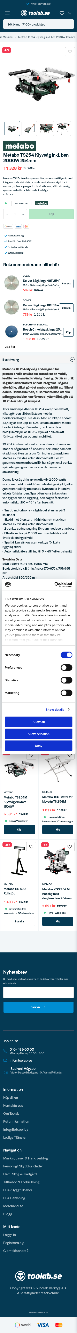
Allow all (38, 722)
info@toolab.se (21, 1060)
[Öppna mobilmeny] (7, 13)
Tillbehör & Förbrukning (21, 1181)
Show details (55, 709)
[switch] (66, 667)
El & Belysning (14, 1197)
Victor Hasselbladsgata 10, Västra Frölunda (36, 1072)
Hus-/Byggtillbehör (17, 1189)
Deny (38, 745)
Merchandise (13, 1205)
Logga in (9, 1234)
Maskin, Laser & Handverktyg (25, 1158)
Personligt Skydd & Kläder (23, 1166)
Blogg (7, 1213)
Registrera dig (13, 1242)
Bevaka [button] (19, 921)
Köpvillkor (10, 1097)
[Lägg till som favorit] (62, 13)
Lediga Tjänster (15, 1137)
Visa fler (10, 346)
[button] (69, 24)
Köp (68, 332)
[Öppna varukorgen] (70, 13)
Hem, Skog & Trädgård (20, 1174)
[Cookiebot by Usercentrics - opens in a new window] (54, 584)
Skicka (35, 1007)
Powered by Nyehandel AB (38, 1312)
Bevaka (66, 283)
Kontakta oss (13, 1105)
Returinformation (16, 1121)
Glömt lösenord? (16, 1250)
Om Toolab (11, 1113)
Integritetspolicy (15, 1129)
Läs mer (9, 194)
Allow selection (38, 733)
